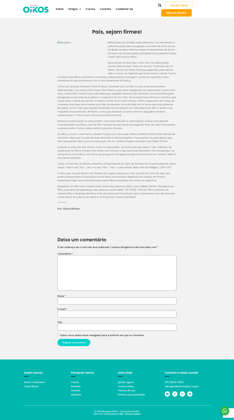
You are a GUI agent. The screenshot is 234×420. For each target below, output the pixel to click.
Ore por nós (178, 5)
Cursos (90, 9)
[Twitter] (189, 394)
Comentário (65, 253)
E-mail (62, 309)
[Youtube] (167, 394)
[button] (160, 5)
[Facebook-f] (174, 394)
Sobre (60, 9)
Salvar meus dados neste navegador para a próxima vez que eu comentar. (102, 335)
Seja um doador (176, 13)
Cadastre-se (124, 9)
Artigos (73, 9)
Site (59, 322)
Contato (105, 9)
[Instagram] (182, 394)
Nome (61, 296)
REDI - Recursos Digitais (130, 414)
